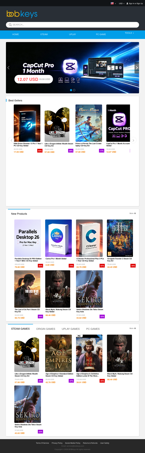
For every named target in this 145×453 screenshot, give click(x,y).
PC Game (101, 34)
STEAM (44, 34)
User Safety (104, 443)
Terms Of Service (42, 443)
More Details (27, 139)
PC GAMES (93, 329)
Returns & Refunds (90, 443)
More (132, 213)
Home (15, 34)
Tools (129, 32)
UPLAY (72, 34)
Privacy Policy (57, 443)
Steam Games (20, 328)
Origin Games (45, 329)
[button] (8, 67)
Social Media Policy (72, 443)
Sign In (131, 3)
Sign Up (140, 3)
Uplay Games (71, 329)
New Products (19, 213)
